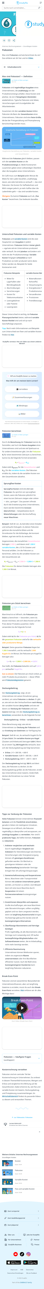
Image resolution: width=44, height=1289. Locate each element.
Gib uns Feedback (31, 1273)
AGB (21, 1270)
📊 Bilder (22, 414)
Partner (36, 1240)
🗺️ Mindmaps (22, 405)
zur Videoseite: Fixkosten (23, 1117)
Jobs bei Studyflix (33, 1235)
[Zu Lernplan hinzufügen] (4, 40)
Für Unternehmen (14, 1240)
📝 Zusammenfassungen (22, 397)
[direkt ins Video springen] (22, 138)
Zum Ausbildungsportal (16, 1218)
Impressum (14, 1270)
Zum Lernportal (13, 1211)
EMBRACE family (26, 1282)
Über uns (11, 1235)
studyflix (24, 2)
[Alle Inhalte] (3, 2)
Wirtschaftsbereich (10, 1096)
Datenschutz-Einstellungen (15, 1273)
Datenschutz (30, 1270)
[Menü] (41, 2)
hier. (12, 335)
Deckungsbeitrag (13, 693)
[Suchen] (39, 8)
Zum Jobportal (13, 1225)
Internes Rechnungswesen (11, 46)
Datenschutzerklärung (33, 423)
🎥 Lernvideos (22, 389)
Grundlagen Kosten (30, 46)
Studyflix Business (15, 1245)
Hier (22, 990)
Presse (36, 1245)
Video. (30, 58)
